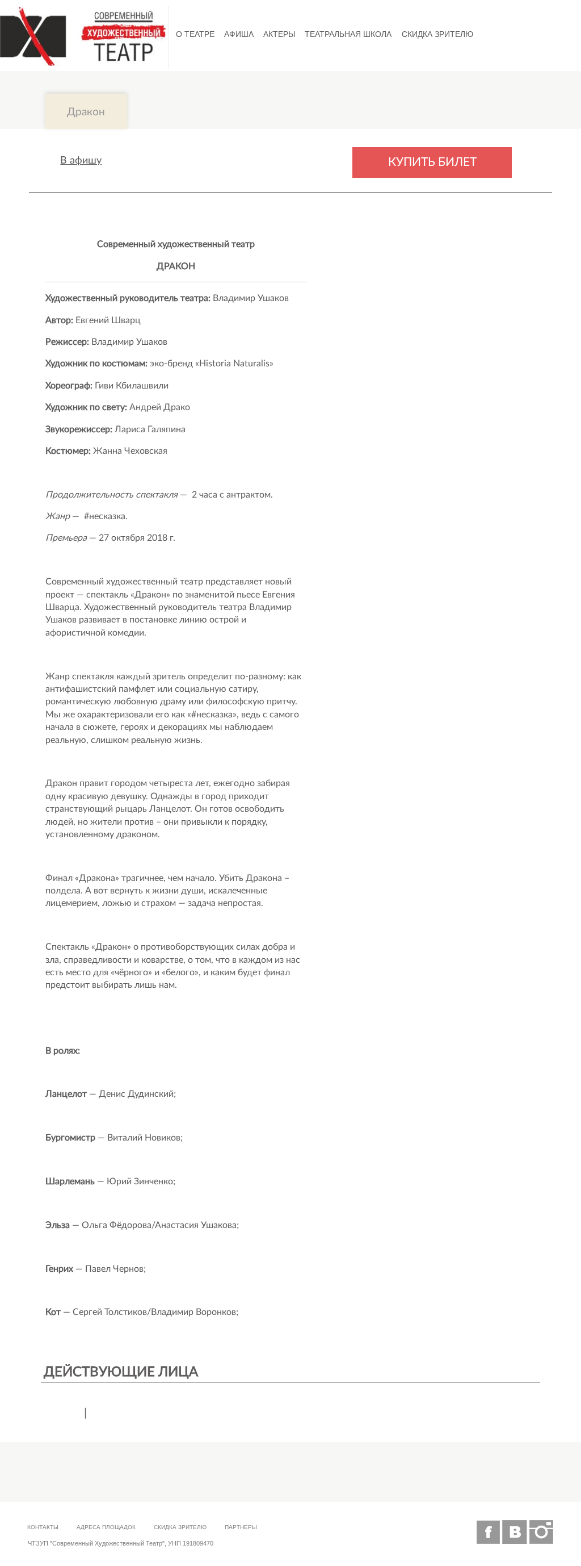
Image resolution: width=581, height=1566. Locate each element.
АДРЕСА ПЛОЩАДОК (106, 1527)
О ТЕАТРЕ (195, 34)
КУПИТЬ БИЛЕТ (432, 162)
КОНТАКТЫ (42, 1527)
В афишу (81, 160)
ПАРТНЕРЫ (241, 1527)
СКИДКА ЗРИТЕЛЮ (437, 34)
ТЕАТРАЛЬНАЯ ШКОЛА (348, 34)
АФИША (239, 34)
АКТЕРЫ (279, 34)
